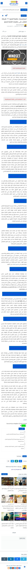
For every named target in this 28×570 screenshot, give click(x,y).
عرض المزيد (4, 474)
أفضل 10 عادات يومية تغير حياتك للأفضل (8, 490)
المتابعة (23, 426)
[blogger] (9, 568)
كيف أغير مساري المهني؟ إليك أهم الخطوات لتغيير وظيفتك (21, 526)
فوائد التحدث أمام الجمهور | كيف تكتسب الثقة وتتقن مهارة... (8, 526)
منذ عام (21, 432)
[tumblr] (4, 559)
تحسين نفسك (16, 264)
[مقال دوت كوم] (14, 3)
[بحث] (2, 3)
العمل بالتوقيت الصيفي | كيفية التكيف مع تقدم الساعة (14, 447)
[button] (20, 461)
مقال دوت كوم (23, 45)
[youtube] (17, 568)
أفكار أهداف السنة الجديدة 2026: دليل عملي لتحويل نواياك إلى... (20, 508)
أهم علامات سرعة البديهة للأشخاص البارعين (15, 434)
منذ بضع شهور (10, 486)
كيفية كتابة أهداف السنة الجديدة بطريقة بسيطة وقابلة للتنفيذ (8, 508)
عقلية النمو (17, 73)
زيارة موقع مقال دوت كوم (16, 469)
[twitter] (15, 568)
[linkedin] (11, 559)
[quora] (13, 568)
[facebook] (17, 559)
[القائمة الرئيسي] (26, 3)
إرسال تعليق (22, 538)
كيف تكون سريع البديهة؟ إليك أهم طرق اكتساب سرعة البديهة (14, 440)
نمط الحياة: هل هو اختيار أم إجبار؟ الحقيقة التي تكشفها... (20, 491)
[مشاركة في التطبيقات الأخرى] (8, 461)
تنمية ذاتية (24, 15)
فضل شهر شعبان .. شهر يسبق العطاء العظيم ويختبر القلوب (10, 10)
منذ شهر (24, 486)
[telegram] (24, 559)
